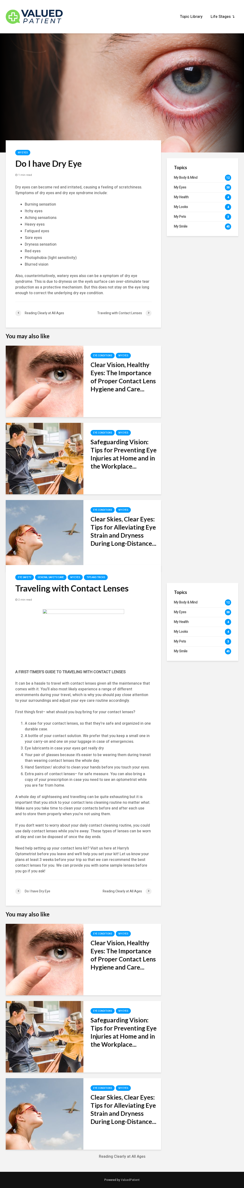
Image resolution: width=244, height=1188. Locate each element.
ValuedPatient (130, 1180)
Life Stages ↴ (223, 17)
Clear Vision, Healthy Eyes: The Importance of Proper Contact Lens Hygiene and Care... (123, 377)
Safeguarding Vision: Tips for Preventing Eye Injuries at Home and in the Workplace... (124, 454)
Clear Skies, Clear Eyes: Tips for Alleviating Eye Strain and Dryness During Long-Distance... (123, 531)
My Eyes (23, 152)
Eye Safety (24, 577)
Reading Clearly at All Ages (122, 1156)
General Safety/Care (51, 577)
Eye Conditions (102, 355)
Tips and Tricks (95, 577)
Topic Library (191, 17)
